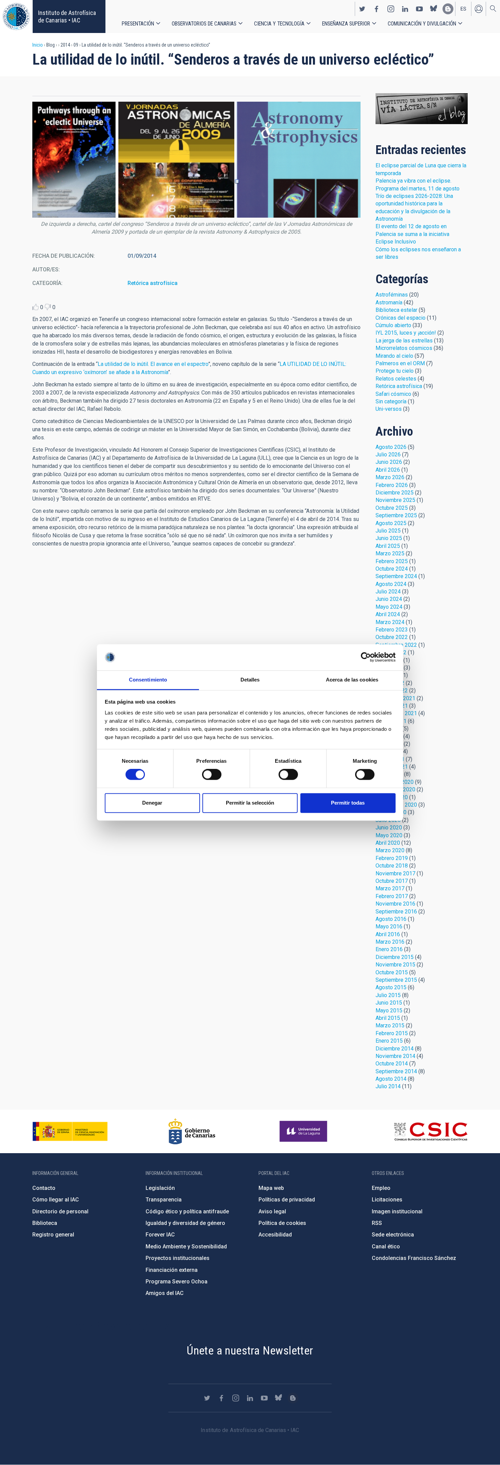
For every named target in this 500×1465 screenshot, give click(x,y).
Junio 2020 (389, 827)
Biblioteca (44, 1223)
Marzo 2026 (390, 477)
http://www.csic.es (430, 1131)
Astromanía (389, 302)
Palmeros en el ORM (400, 363)
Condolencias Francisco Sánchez (414, 1258)
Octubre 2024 (392, 569)
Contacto (43, 1188)
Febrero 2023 (392, 629)
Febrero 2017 (392, 896)
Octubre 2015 (392, 972)
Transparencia (164, 1199)
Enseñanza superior (346, 23)
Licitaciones (387, 1199)
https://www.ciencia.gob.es (70, 1131)
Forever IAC (160, 1234)
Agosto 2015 (391, 987)
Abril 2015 (388, 1018)
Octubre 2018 (392, 865)
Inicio (37, 45)
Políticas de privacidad (287, 1199)
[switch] (211, 774)
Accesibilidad (275, 1234)
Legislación (160, 1188)
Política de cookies (282, 1223)
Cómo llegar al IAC (55, 1199)
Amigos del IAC (165, 1293)
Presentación (138, 23)
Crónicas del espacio (401, 318)
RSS (377, 1223)
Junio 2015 (389, 1002)
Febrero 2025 (392, 561)
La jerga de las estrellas (404, 340)
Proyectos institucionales (178, 1258)
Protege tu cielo (395, 371)
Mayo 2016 (389, 926)
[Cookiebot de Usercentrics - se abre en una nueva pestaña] (366, 657)
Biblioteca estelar (396, 310)
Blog (422, 108)
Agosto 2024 (391, 584)
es (463, 9)
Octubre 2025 (392, 508)
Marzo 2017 (390, 888)
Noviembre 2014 (395, 1056)
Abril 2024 (388, 614)
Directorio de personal (60, 1211)
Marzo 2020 (390, 850)
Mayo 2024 (389, 607)
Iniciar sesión (478, 9)
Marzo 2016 (390, 942)
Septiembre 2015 (396, 980)
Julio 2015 (388, 995)
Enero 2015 (389, 1041)
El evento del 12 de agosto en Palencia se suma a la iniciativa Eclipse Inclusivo (412, 234)
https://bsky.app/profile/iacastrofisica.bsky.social (434, 9)
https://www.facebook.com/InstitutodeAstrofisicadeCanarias (376, 9)
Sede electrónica (393, 1234)
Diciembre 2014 (395, 1048)
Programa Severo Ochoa (176, 1281)
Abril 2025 (388, 546)
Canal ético (386, 1246)
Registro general (53, 1234)
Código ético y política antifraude (187, 1211)
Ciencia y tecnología (279, 23)
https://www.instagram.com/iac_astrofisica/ (391, 9)
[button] (196, 160)
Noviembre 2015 (395, 964)
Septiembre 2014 (396, 1071)
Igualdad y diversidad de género (185, 1223)
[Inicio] (16, 16)
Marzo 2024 (390, 622)
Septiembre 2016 (396, 911)
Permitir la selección (250, 803)
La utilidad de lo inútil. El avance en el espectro (153, 364)
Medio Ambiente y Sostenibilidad (186, 1246)
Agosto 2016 (391, 919)
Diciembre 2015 (395, 957)
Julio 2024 (388, 591)
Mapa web (271, 1188)
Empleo (381, 1188)
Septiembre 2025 (396, 515)
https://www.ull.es (304, 1131)
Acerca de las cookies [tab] (352, 680)
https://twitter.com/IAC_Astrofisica (362, 9)
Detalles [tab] (250, 680)
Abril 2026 (388, 470)
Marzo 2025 (390, 553)
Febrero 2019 (392, 858)
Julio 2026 (388, 454)
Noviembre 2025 (395, 500)
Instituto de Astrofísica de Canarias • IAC (67, 16)
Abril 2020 (388, 843)
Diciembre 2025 (395, 492)
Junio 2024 (389, 599)
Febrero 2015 (392, 1033)
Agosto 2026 (391, 447)
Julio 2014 (388, 1086)
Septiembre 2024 (396, 576)
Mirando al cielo (394, 356)
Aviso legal (272, 1211)
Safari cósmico (393, 394)
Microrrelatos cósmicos (404, 348)
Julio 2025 (388, 530)
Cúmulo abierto (393, 325)
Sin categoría (391, 401)
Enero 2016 (389, 949)
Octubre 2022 (392, 637)
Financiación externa (172, 1270)
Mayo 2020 (389, 835)
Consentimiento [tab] (148, 680)
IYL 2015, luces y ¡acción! (406, 333)
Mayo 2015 (389, 1010)
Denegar (152, 803)
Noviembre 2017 (395, 873)
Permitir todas (348, 803)
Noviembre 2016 (395, 903)
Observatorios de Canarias (204, 23)
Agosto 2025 (391, 523)
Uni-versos (389, 409)
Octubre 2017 (392, 881)
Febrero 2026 (392, 485)
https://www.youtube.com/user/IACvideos (419, 9)
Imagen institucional (397, 1211)
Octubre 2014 (392, 1063)
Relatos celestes (396, 378)
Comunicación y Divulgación (422, 23)
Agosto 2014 (391, 1079)
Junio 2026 (389, 462)
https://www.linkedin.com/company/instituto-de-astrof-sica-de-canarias (405, 9)
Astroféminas (392, 294)
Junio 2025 (389, 538)
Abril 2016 (388, 934)
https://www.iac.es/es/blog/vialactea (448, 9)
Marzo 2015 (390, 1025)
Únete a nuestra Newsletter (250, 1350)
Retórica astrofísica (153, 283)
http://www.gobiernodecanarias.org (192, 1131)
